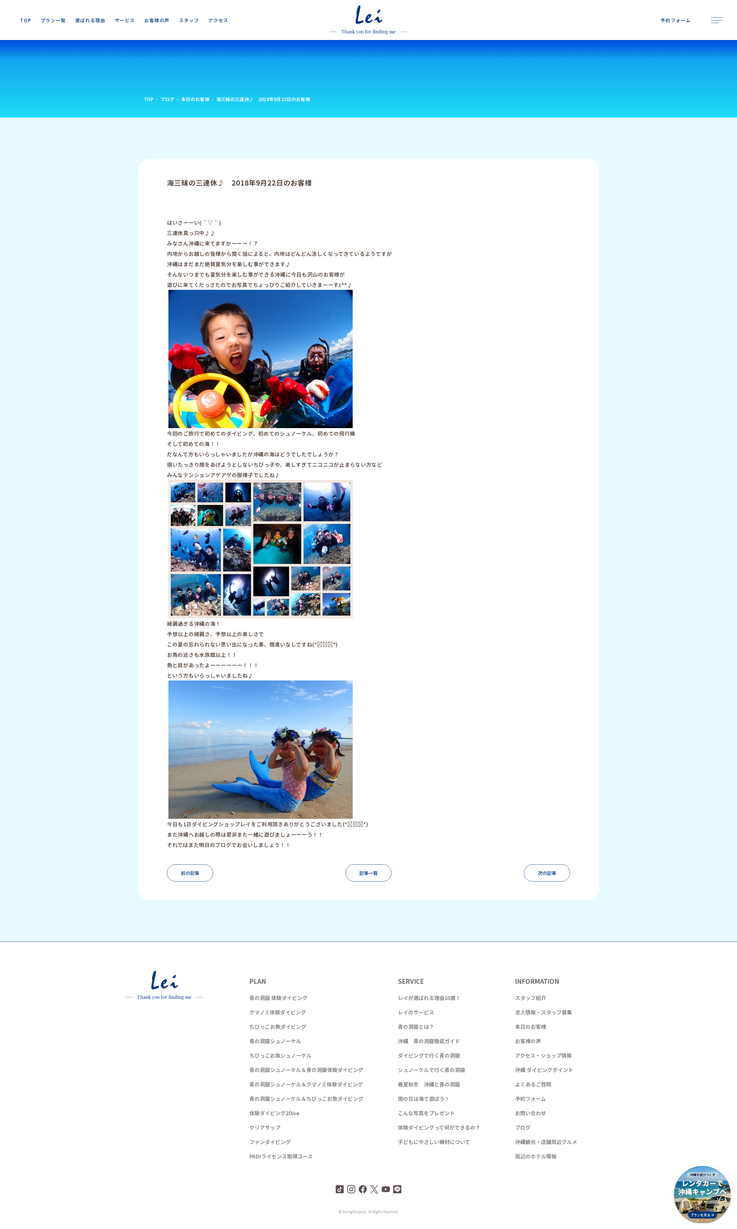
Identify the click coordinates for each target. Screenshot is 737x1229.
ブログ (523, 1127)
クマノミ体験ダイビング (277, 1012)
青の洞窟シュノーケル (275, 1041)
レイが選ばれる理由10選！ (429, 997)
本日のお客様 (530, 1026)
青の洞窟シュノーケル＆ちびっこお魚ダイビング (306, 1098)
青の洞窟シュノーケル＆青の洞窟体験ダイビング (306, 1069)
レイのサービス (416, 1012)
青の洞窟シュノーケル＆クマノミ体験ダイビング (306, 1084)
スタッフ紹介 (530, 997)
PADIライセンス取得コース (281, 1156)
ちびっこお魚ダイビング (277, 1026)
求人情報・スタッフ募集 (543, 1012)
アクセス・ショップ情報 (543, 1055)
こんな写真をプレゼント (426, 1113)
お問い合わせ (530, 1113)
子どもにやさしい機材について (434, 1141)
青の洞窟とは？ (416, 1026)
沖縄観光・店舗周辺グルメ (546, 1141)
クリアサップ (264, 1127)
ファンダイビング (270, 1141)
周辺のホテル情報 (535, 1156)
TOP (148, 99)
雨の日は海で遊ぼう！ (424, 1098)
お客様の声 (528, 1041)
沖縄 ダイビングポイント (544, 1069)
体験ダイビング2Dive (274, 1113)
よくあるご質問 (533, 1084)
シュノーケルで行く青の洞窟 (431, 1069)
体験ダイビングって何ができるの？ (439, 1127)
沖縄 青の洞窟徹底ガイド (429, 1041)
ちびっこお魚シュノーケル (280, 1055)
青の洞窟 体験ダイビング (278, 997)
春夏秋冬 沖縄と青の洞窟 (429, 1084)
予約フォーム (530, 1098)
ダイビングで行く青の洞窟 (429, 1055)
